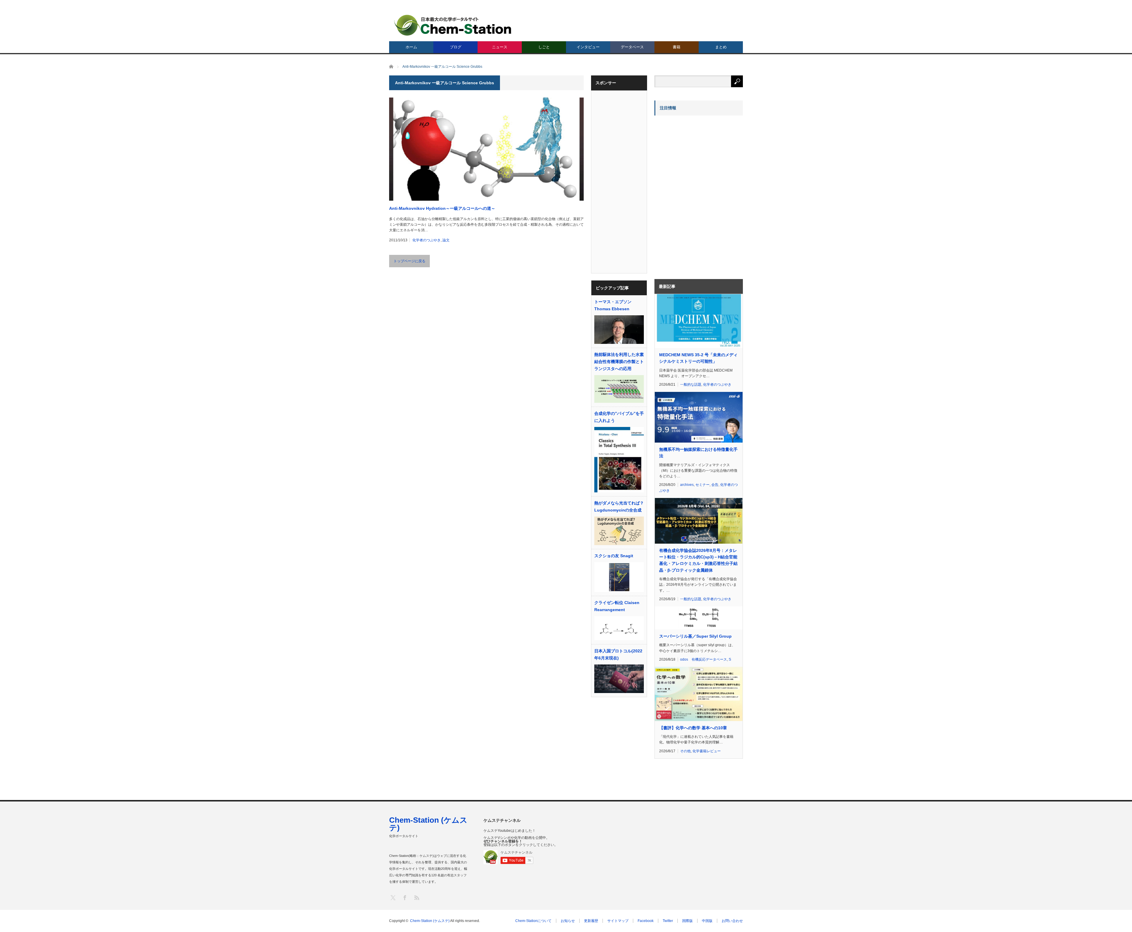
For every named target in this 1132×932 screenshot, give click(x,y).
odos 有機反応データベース (703, 659)
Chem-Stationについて (533, 921)
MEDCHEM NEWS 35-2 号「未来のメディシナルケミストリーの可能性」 (698, 358)
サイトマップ (617, 921)
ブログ (455, 47)
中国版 (707, 921)
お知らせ (568, 921)
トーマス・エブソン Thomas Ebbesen (612, 305)
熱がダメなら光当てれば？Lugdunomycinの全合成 (619, 506)
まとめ (721, 47)
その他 (685, 751)
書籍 (676, 47)
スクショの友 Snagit (613, 555)
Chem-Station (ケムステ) (428, 824)
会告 (714, 485)
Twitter (668, 921)
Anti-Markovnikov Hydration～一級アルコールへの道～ (442, 208)
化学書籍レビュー (706, 751)
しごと (544, 47)
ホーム (411, 47)
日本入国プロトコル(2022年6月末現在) (618, 654)
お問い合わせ (732, 921)
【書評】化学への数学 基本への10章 (693, 727)
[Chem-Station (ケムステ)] (453, 25)
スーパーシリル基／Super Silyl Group (695, 636)
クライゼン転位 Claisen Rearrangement (616, 606)
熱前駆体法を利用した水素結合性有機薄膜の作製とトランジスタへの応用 (619, 361)
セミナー (702, 485)
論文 (446, 240)
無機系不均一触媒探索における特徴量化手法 (698, 452)
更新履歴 (591, 921)
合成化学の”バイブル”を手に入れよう (619, 417)
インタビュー (588, 47)
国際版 (687, 921)
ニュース (499, 47)
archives (687, 485)
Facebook (646, 921)
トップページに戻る (409, 261)
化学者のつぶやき (426, 240)
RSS (416, 897)
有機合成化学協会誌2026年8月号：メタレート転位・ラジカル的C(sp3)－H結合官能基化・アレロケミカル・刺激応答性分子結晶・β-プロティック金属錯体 (698, 560)
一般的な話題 (690, 384)
